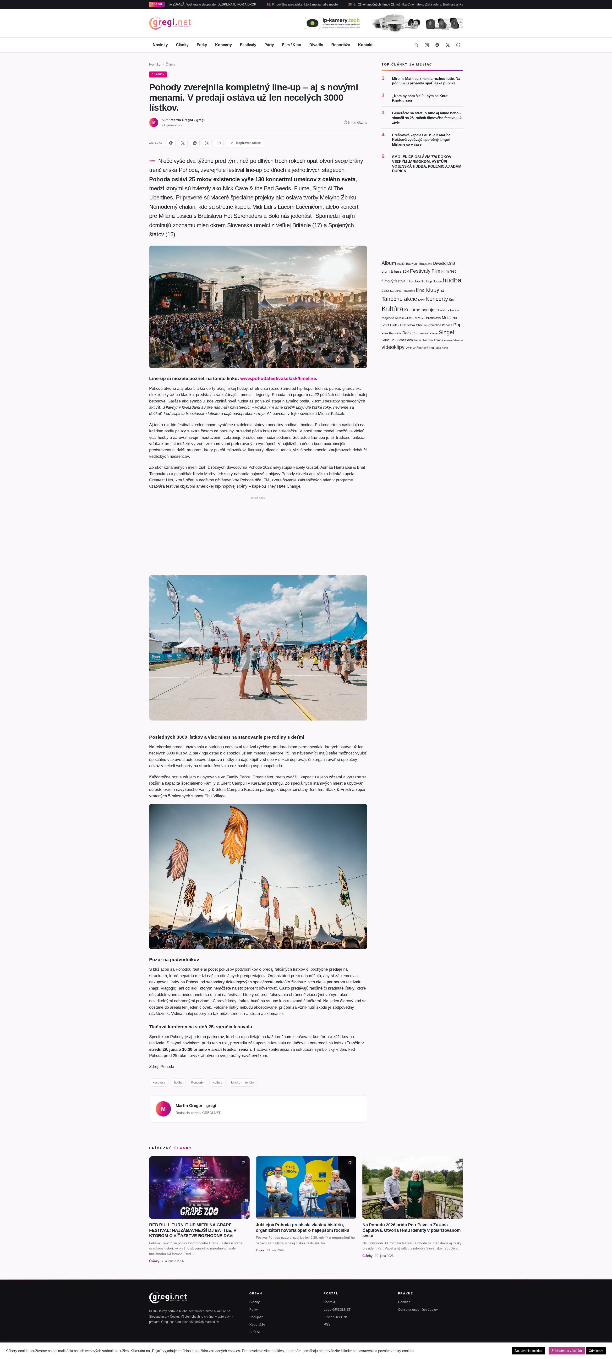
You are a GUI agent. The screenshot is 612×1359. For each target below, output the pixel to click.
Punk (385, 333)
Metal (447, 317)
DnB (451, 263)
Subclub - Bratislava (397, 340)
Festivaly (248, 45)
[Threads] (458, 45)
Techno (428, 340)
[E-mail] (219, 143)
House (437, 281)
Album (389, 263)
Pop (457, 324)
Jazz (385, 290)
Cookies (404, 1302)
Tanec (418, 340)
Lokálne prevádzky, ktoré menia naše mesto (248, 4)
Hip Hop (426, 281)
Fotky (202, 45)
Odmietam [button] (596, 1351)
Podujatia (256, 1317)
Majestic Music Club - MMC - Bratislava (411, 318)
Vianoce (458, 340)
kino (420, 290)
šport (445, 348)
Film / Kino (291, 45)
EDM (406, 271)
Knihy (421, 299)
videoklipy (393, 347)
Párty (269, 45)
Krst (452, 300)
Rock (407, 332)
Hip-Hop (413, 281)
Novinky (160, 45)
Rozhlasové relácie (425, 333)
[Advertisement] (258, 534)
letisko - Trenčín (242, 1082)
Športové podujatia (428, 348)
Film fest (448, 271)
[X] (183, 143)
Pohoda (447, 325)
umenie (448, 340)
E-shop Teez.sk (335, 1317)
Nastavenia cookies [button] (528, 1351)
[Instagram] (426, 45)
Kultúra (217, 1082)
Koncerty (223, 45)
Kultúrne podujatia (421, 310)
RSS (327, 1324)
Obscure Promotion (428, 325)
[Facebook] (437, 45)
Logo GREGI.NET (337, 1309)
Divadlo (316, 45)
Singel (446, 333)
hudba (178, 1082)
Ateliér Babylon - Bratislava (414, 263)
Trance (438, 340)
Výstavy (410, 348)
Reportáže (340, 45)
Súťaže (254, 1332)
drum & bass (392, 271)
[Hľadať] (416, 45)
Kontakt (365, 45)
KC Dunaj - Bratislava (402, 290)
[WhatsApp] (195, 143)
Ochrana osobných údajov (418, 1309)
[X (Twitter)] (447, 45)
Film (436, 271)
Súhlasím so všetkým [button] (567, 1351)
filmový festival (394, 281)
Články (182, 45)
